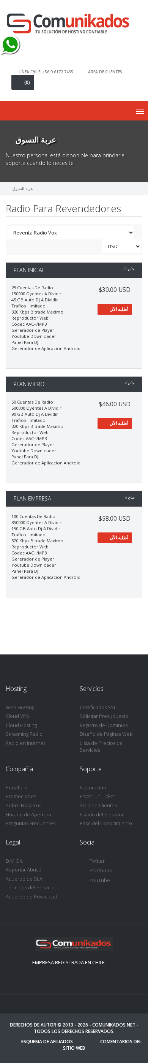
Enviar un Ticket (97, 796)
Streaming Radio (24, 733)
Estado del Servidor (102, 814)
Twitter (97, 860)
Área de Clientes (98, 805)
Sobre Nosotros (23, 805)
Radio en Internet (25, 743)
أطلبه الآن (118, 309)
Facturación (93, 787)
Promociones (21, 796)
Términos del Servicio (30, 887)
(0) (27, 82)
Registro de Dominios (104, 725)
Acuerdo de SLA (24, 878)
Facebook (101, 870)
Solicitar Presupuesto (104, 716)
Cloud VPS (17, 716)
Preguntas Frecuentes (30, 823)
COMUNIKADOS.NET (113, 1025)
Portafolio (17, 787)
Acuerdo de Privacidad (31, 896)
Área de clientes (105, 71)
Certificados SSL (98, 707)
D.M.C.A (14, 860)
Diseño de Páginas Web (106, 733)
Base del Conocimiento (106, 823)
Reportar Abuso (23, 869)
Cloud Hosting (21, 725)
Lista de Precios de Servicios (101, 747)
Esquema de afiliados (47, 1041)
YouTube (100, 880)
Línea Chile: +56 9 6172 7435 (46, 71)
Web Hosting (20, 707)
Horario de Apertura (28, 814)
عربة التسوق (23, 188)
